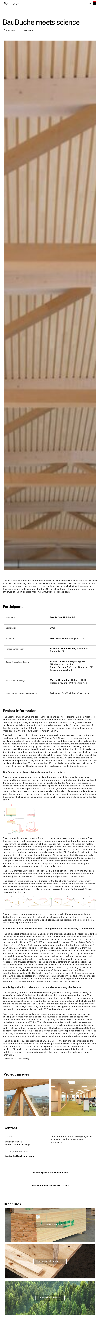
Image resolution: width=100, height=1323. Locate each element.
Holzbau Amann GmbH (62, 649)
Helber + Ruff (57, 662)
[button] (80, 1098)
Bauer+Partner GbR (60, 667)
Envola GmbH (57, 618)
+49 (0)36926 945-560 (18, 1152)
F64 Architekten (59, 639)
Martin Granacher (60, 680)
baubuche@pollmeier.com (19, 1156)
